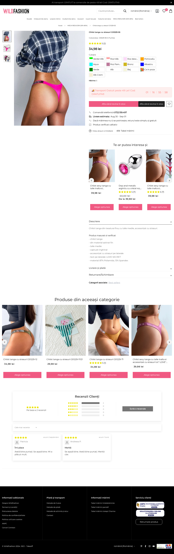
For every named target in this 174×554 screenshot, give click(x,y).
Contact (50, 515)
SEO (23, 546)
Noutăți (29, 19)
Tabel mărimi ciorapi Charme (103, 511)
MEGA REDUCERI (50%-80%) (123, 19)
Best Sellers (139, 19)
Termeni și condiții (9, 507)
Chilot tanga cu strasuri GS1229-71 (106, 359)
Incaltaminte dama (68, 19)
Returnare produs (149, 522)
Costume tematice (104, 19)
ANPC (4, 523)
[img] (21, 437)
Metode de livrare (54, 503)
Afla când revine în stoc (113, 104)
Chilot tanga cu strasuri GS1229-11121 (64, 359)
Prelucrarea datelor (10, 511)
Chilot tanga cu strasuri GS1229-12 (20, 359)
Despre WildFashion (10, 503)
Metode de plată (53, 507)
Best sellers (114, 282)
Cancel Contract (8, 528)
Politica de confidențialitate (13, 515)
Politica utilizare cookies (12, 519)
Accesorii (80, 19)
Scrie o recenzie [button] (138, 409)
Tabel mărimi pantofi (100, 507)
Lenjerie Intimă (55, 19)
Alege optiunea (102, 207)
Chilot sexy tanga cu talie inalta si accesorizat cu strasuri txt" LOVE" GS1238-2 (158, 187)
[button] (95, 43)
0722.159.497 (120, 112)
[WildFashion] (16, 11)
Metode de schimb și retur (57, 511)
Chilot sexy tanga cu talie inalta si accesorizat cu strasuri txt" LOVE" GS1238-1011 (101, 187)
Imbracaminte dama (41, 19)
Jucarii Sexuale (91, 19)
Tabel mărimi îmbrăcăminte (103, 503)
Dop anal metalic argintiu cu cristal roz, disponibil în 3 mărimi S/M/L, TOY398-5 (129, 187)
